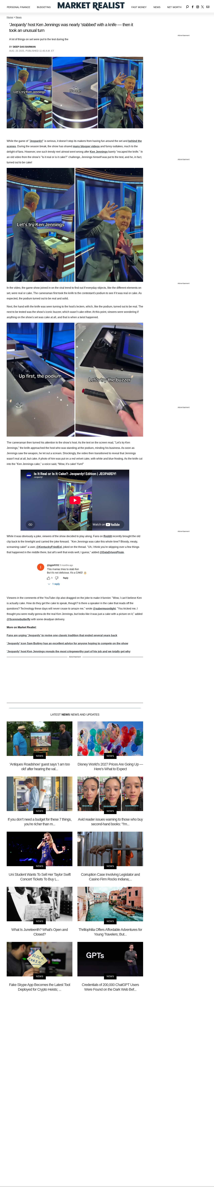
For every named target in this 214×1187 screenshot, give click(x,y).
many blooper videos (86, 146)
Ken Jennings (99, 151)
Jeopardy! (36, 141)
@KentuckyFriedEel (49, 547)
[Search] (187, 6)
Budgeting (44, 7)
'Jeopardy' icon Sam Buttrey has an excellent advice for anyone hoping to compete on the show (67, 643)
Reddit (107, 536)
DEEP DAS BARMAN (24, 46)
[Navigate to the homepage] (91, 6)
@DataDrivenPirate (112, 552)
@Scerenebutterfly (18, 619)
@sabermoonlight (104, 608)
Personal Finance (18, 7)
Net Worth (174, 7)
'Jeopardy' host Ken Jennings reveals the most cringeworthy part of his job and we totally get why (68, 651)
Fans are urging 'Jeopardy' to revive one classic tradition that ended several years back (62, 635)
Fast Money (138, 7)
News (156, 7)
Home (10, 17)
